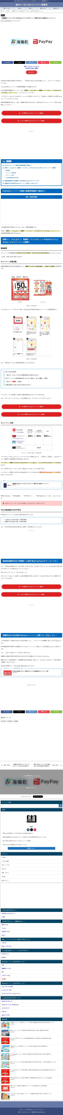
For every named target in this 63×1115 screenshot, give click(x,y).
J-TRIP (3, 917)
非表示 (8, 161)
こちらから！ (31, 72)
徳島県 (10, 721)
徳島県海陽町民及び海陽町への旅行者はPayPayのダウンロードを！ (21, 180)
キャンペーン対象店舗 (11, 172)
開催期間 (8, 170)
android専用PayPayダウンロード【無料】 (32, 120)
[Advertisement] (31, 145)
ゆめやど (4, 957)
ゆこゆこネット (5, 953)
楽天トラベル (5, 924)
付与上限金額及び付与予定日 (12, 177)
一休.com (4, 942)
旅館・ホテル (43, 8)
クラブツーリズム (6, 975)
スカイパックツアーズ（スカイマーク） (11, 993)
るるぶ (3, 935)
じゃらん (4, 928)
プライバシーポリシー (38, 1109)
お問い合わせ (29, 1109)
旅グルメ (31, 8)
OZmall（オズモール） (7, 1001)
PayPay (19, 8)
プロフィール (22, 1109)
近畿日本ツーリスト (6, 968)
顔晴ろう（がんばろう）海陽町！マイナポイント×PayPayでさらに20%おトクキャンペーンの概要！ (29, 167)
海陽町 (16, 721)
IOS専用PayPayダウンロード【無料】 (32, 113)
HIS (3, 971)
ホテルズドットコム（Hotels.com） (10, 1004)
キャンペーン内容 (10, 175)
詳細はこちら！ (31, 848)
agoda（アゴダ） (6, 1015)
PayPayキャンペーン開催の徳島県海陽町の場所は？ (17, 165)
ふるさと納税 (5, 861)
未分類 (3, 876)
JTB (3, 965)
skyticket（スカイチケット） (9, 913)
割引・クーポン (7, 8)
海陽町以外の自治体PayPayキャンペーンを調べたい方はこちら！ (21, 183)
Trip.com (4, 1011)
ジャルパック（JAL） (7, 990)
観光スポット (56, 8)
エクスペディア (5, 1008)
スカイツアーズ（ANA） (8, 986)
